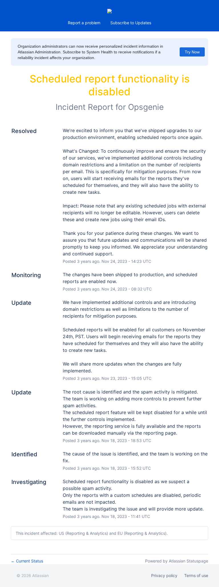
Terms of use (196, 575)
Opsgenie (146, 107)
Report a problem (84, 22)
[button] (130, 22)
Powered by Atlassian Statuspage (176, 560)
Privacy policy (164, 575)
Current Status (27, 560)
